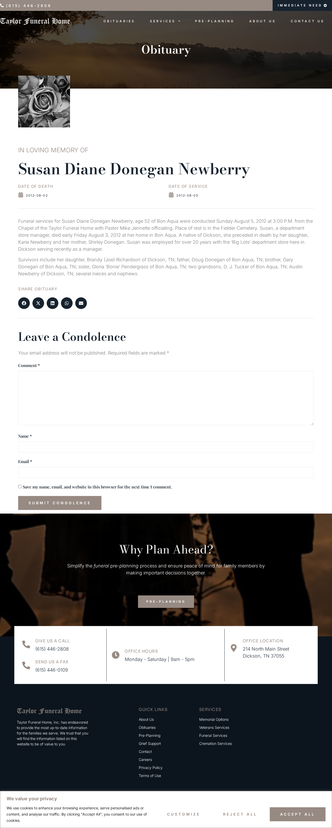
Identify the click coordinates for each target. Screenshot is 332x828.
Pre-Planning (214, 21)
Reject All (240, 814)
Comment (29, 365)
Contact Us (307, 21)
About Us (262, 21)
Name (25, 436)
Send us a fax (52, 662)
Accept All (297, 814)
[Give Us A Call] (26, 644)
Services (163, 21)
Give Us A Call (52, 641)
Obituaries (119, 21)
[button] (24, 303)
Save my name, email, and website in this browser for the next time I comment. (97, 486)
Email (25, 461)
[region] (166, 809)
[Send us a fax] (26, 665)
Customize (183, 814)
